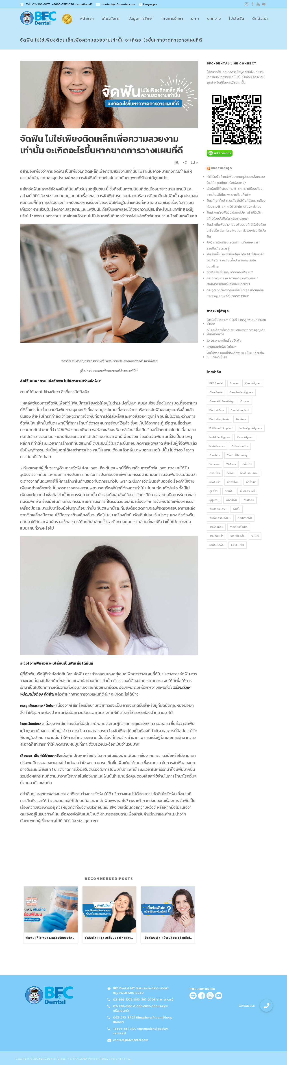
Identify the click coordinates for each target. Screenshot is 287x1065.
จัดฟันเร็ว (214, 482)
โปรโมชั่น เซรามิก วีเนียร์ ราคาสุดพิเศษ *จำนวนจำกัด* (236, 322)
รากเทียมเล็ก (237, 536)
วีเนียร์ (255, 536)
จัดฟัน (230, 473)
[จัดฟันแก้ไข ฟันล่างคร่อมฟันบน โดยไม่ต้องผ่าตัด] (51, 909)
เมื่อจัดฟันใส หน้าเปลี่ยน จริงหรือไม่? (169, 938)
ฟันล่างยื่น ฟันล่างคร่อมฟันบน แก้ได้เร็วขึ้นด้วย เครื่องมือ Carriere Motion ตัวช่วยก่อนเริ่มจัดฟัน (236, 230)
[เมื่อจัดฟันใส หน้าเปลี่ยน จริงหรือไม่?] (168, 909)
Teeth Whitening (237, 455)
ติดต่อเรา (260, 18)
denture (241, 419)
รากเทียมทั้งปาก (239, 527)
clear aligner (253, 383)
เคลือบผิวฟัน (216, 545)
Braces (234, 383)
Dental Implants (219, 419)
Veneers (214, 464)
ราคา (195, 18)
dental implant (240, 410)
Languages (150, 4)
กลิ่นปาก (247, 464)
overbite (214, 455)
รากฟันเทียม (216, 527)
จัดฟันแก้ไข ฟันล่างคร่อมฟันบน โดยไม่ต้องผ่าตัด (52, 938)
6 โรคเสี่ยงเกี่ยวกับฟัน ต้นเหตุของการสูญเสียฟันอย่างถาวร (236, 332)
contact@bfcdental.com (118, 4)
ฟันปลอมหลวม (217, 509)
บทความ (214, 18)
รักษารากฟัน (245, 518)
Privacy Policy (98, 1059)
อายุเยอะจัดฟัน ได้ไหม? (221, 347)
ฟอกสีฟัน (231, 500)
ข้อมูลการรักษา (141, 18)
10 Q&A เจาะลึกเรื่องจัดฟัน (224, 341)
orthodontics (239, 446)
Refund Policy (121, 1059)
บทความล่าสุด (221, 168)
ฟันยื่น (236, 509)
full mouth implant (221, 428)
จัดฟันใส (251, 482)
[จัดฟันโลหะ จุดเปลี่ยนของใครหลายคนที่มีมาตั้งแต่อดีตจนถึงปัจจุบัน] (109, 909)
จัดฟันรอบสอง (249, 473)
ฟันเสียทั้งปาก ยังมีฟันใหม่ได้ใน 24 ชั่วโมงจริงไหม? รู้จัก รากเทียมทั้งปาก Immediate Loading (235, 260)
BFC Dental (216, 383)
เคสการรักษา (172, 18)
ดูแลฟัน (213, 491)
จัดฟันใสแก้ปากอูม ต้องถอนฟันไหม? (230, 272)
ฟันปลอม (249, 500)
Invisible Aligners (219, 437)
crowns (244, 401)
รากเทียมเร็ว (216, 536)
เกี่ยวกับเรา (111, 18)
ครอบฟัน (214, 473)
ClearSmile (216, 392)
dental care (216, 410)
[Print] (176, 162)
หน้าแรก (87, 18)
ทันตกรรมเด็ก (248, 491)
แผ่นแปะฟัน (237, 545)
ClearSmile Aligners (241, 392)
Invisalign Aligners (250, 428)
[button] (266, 1005)
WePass (231, 464)
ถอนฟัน (229, 491)
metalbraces (217, 446)
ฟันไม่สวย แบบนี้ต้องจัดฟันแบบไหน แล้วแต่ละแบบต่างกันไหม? (236, 355)
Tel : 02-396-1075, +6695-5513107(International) (59, 4)
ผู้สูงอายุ (214, 500)
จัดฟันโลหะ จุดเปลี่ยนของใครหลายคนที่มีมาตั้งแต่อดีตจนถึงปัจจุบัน (110, 938)
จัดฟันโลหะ (233, 482)
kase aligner (244, 437)
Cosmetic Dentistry (221, 401)
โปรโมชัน (236, 18)
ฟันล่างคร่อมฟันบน (220, 518)
